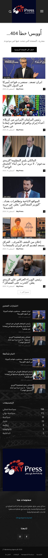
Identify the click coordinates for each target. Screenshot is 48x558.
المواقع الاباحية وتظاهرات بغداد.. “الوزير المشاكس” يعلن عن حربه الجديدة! (21, 204)
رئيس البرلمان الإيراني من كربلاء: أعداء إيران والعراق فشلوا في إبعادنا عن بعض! (23, 123)
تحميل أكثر (25, 292)
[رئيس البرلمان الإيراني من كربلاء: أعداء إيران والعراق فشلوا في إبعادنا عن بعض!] (24, 105)
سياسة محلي (6, 156)
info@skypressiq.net (24, 518)
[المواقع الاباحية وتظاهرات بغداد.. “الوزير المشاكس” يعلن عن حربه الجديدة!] (24, 187)
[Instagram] (20, 536)
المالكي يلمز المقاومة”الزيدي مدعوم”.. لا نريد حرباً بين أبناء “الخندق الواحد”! (24, 164)
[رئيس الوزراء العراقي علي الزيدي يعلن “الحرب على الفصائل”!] (24, 265)
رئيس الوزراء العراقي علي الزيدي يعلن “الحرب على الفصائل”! (22, 281)
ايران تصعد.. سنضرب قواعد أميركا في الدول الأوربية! (22, 84)
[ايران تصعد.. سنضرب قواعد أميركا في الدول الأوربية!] (24, 68)
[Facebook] (26, 536)
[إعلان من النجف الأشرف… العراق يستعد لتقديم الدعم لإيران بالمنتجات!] (24, 228)
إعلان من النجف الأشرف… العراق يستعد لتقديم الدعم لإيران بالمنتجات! (24, 243)
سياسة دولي (6, 78)
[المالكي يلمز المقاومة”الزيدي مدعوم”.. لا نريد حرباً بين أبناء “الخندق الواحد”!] (24, 146)
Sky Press (19, 89)
